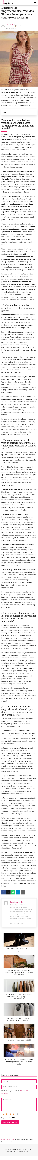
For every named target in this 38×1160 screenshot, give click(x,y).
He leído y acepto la (14, 1092)
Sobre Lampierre (24, 1151)
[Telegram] (18, 892)
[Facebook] (3, 892)
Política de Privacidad (11, 1149)
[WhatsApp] (13, 892)
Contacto (15, 1151)
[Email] (23, 892)
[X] (8, 892)
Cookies (21, 1149)
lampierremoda (10, 24)
